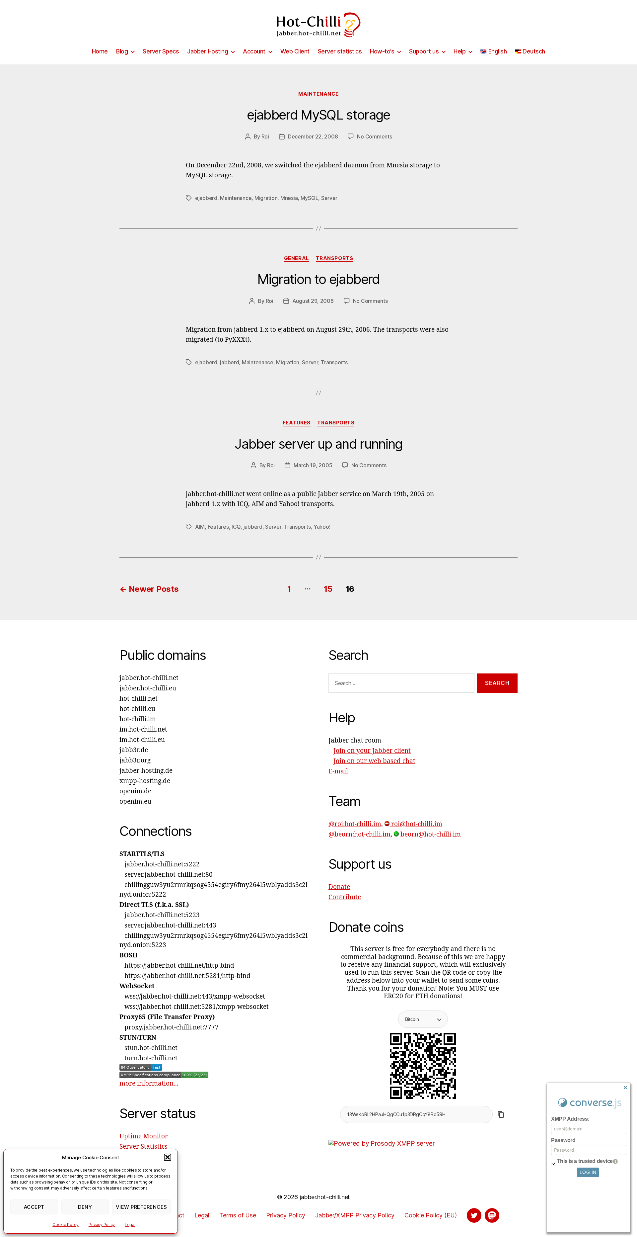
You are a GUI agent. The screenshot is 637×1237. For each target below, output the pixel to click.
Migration (266, 198)
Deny (85, 1207)
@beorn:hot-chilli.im (359, 835)
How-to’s (382, 51)
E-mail (338, 771)
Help (459, 51)
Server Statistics (143, 1147)
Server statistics (340, 51)
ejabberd (206, 198)
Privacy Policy (102, 1224)
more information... (148, 1084)
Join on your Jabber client (372, 751)
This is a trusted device (585, 1161)
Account (254, 51)
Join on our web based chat (374, 761)
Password (563, 1140)
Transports (334, 258)
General (296, 258)
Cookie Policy (65, 1224)
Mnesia (289, 198)
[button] (167, 1157)
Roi (265, 136)
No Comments (374, 136)
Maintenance (318, 94)
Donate (339, 887)
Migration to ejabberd (318, 279)
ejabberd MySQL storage (318, 115)
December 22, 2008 (313, 136)
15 (328, 589)
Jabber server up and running (318, 444)
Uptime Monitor (143, 1136)
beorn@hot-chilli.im (430, 835)
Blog (122, 51)
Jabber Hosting (207, 51)
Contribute (344, 897)
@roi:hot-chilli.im (354, 824)
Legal (130, 1224)
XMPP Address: (570, 1119)
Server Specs (161, 51)
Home (100, 51)
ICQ (236, 526)
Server (329, 198)
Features (297, 423)
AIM (200, 526)
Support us (424, 51)
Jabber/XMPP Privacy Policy (354, 1215)
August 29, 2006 (313, 301)
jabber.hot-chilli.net (325, 1196)
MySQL (309, 198)
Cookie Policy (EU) (430, 1215)
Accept (34, 1207)
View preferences (141, 1207)
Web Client (295, 51)
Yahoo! (322, 526)
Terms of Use (237, 1215)
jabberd (229, 362)
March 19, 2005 (313, 465)
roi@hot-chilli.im (415, 824)
